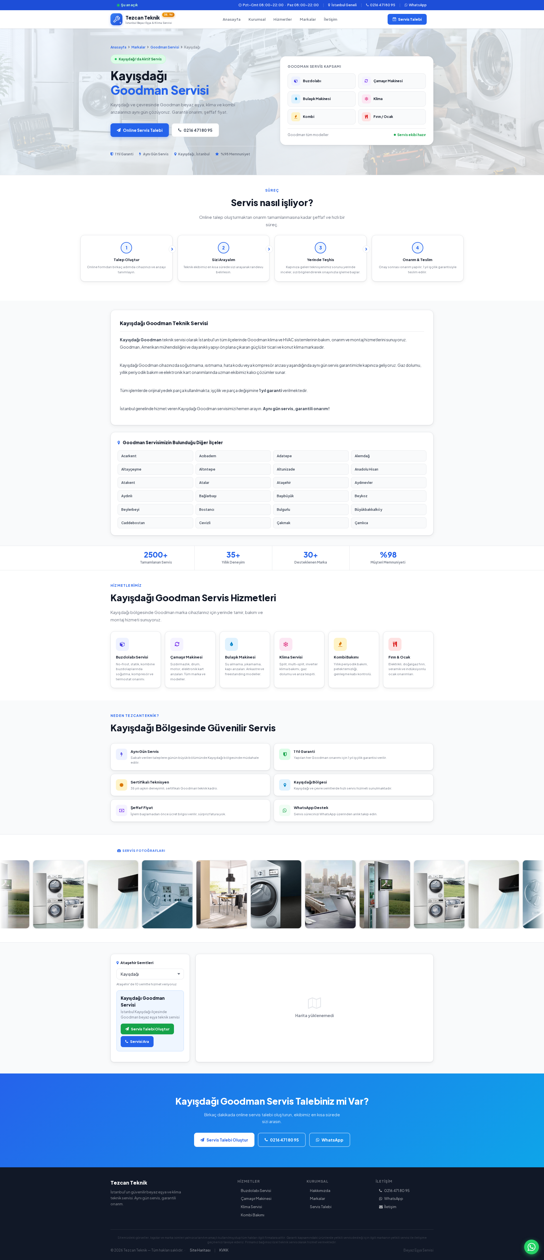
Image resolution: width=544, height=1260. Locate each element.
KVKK (223, 1250)
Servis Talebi (410, 19)
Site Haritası (200, 1250)
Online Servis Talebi (143, 130)
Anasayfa (232, 19)
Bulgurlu (283, 509)
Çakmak (283, 523)
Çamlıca (361, 523)
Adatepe (284, 456)
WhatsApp (418, 5)
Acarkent (129, 456)
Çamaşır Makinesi (256, 1198)
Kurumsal (256, 19)
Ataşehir (284, 482)
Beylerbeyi (130, 509)
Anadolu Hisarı (366, 469)
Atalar (204, 482)
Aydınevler (364, 482)
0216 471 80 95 (382, 5)
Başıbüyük (285, 496)
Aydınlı (126, 496)
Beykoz (361, 496)
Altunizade (286, 469)
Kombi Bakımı (252, 1215)
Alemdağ (362, 456)
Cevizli (205, 523)
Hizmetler (282, 19)
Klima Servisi (251, 1206)
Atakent (128, 482)
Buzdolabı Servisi (256, 1190)
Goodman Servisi (164, 47)
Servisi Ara (139, 1041)
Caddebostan (133, 523)
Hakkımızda (320, 1190)
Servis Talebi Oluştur (150, 1029)
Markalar (308, 19)
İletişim (330, 19)
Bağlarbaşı (207, 496)
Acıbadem (207, 456)
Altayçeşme (131, 469)
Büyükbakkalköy (368, 509)
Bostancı (206, 509)
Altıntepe (207, 469)
